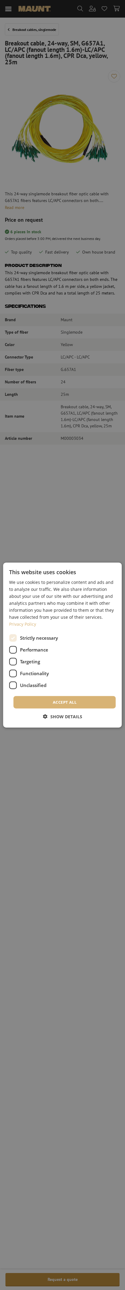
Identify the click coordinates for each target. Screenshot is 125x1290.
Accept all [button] (64, 702)
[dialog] (62, 645)
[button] (62, 716)
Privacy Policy (22, 624)
